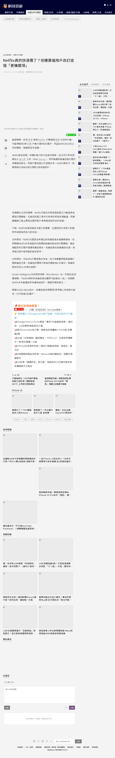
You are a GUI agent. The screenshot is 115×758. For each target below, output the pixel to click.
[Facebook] (33, 741)
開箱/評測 (48, 12)
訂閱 (25, 419)
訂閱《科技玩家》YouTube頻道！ (46, 309)
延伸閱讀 (7, 429)
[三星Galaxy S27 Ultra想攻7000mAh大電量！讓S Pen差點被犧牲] (85, 149)
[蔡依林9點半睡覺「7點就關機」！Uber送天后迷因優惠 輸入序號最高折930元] (85, 160)
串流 (40, 419)
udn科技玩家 (7, 55)
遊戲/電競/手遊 (73, 12)
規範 (7, 708)
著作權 (54, 747)
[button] (107, 5)
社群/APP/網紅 (34, 12)
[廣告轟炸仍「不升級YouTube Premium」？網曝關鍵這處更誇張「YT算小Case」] (20, 512)
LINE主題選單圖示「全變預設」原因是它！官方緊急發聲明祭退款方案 (19, 632)
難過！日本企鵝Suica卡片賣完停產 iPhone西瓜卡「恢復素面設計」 (64, 411)
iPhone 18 (17, 390)
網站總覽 (95, 747)
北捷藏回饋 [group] (9, 18)
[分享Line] (6, 148)
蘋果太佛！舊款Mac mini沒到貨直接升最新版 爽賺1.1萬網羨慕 (102, 182)
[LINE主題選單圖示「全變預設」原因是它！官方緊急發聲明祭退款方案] (20, 617)
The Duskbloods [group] (71, 18)
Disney (48, 419)
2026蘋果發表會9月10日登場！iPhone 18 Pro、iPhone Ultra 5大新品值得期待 (102, 115)
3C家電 (59, 12)
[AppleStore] (50, 741)
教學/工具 (96, 12)
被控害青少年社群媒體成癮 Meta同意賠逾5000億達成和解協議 (56, 632)
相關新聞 (7, 534)
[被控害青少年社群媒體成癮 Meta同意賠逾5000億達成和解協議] (56, 617)
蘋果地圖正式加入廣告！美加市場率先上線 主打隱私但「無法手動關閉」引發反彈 (55, 598)
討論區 (6, 675)
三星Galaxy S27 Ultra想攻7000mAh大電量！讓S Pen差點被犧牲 (102, 149)
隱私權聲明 (61, 747)
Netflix (16, 419)
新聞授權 (38, 747)
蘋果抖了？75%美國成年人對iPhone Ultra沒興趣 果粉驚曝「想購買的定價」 (21, 411)
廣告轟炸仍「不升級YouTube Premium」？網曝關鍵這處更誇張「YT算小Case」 (19, 527)
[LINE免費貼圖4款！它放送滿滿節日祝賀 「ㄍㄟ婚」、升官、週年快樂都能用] (56, 549)
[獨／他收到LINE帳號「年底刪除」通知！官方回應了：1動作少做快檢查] (20, 549)
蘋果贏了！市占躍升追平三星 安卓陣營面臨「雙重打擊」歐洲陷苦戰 (43, 411)
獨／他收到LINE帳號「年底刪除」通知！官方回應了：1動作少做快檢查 (19, 565)
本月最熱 (106, 84)
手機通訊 (20, 12)
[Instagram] (38, 741)
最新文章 (9, 12)
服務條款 (47, 747)
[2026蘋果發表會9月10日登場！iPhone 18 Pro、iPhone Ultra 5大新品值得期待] (85, 115)
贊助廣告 (7, 639)
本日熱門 (84, 84)
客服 (31, 747)
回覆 (72, 708)
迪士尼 (57, 419)
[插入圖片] (66, 708)
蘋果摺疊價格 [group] (25, 18)
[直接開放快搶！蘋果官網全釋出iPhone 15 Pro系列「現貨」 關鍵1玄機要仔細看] (56, 478)
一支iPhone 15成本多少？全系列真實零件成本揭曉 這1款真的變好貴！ (55, 460)
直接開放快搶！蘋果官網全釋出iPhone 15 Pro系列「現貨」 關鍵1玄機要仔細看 (55, 493)
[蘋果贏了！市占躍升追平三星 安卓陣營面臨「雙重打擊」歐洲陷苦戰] (43, 400)
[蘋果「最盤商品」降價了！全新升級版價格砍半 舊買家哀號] (85, 193)
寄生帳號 (67, 419)
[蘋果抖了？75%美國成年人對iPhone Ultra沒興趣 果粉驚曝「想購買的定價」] (21, 400)
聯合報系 (70, 747)
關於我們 (86, 747)
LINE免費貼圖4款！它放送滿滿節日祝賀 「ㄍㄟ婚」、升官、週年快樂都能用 (56, 565)
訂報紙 (78, 747)
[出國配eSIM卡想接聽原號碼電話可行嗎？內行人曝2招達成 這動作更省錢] (20, 445)
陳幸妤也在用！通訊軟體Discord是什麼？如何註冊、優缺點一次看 (19, 598)
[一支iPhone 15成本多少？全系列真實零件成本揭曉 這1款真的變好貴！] (56, 445)
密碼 (32, 419)
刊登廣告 (20, 747)
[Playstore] (46, 741)
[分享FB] (6, 140)
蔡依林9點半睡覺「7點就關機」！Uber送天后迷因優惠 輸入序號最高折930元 (102, 160)
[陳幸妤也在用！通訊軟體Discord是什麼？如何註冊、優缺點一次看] (20, 583)
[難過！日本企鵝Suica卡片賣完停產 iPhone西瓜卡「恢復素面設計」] (65, 400)
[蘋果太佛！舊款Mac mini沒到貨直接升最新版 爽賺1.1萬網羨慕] (85, 182)
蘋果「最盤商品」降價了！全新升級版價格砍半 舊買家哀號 (102, 193)
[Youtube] (104, 5)
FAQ (27, 747)
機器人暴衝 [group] (41, 18)
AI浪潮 (86, 12)
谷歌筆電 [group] (55, 18)
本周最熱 (95, 84)
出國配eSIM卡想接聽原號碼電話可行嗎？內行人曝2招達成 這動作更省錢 (19, 460)
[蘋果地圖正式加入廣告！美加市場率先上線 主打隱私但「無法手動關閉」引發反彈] (56, 583)
